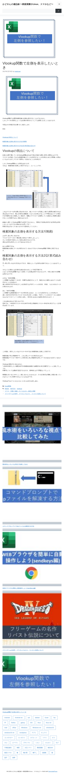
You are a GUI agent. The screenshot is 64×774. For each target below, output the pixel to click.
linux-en (48, 722)
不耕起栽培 (8, 747)
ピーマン (15, 742)
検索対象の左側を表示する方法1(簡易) (14, 141)
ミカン (38, 742)
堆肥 (18, 747)
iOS (31, 722)
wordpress (23, 732)
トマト (45, 737)
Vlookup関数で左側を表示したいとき (14, 712)
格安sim (50, 747)
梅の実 (25, 752)
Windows (24, 727)
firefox (13, 722)
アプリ (34, 732)
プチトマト (26, 742)
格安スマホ (8, 752)
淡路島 (44, 752)
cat (29, 717)
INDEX (7, 389)
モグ (57, 742)
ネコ (5, 742)
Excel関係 (8, 386)
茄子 (5, 757)
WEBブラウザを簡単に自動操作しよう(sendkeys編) (19, 588)
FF (5, 722)
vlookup (19, 389)
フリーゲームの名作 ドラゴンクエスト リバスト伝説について (25, 394)
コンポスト (21, 737)
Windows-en (37, 727)
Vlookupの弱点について (10, 137)
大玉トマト (28, 747)
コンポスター (8, 737)
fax (55, 717)
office (14, 727)
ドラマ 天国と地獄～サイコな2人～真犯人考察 (20, 391)
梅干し (35, 752)
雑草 (13, 757)
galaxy (23, 722)
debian (37, 717)
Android (7, 717)
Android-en (19, 717)
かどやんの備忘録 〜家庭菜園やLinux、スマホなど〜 (27, 4)
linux (39, 722)
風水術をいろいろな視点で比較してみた (15, 464)
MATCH (12, 389)
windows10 (50, 727)
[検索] (58, 11)
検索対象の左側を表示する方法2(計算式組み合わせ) (19, 146)
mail (5, 727)
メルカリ (48, 742)
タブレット (33, 737)
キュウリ (44, 732)
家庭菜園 (40, 747)
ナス (53, 737)
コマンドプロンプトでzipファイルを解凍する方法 (18, 526)
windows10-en (9, 732)
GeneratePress (52, 771)
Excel (46, 717)
